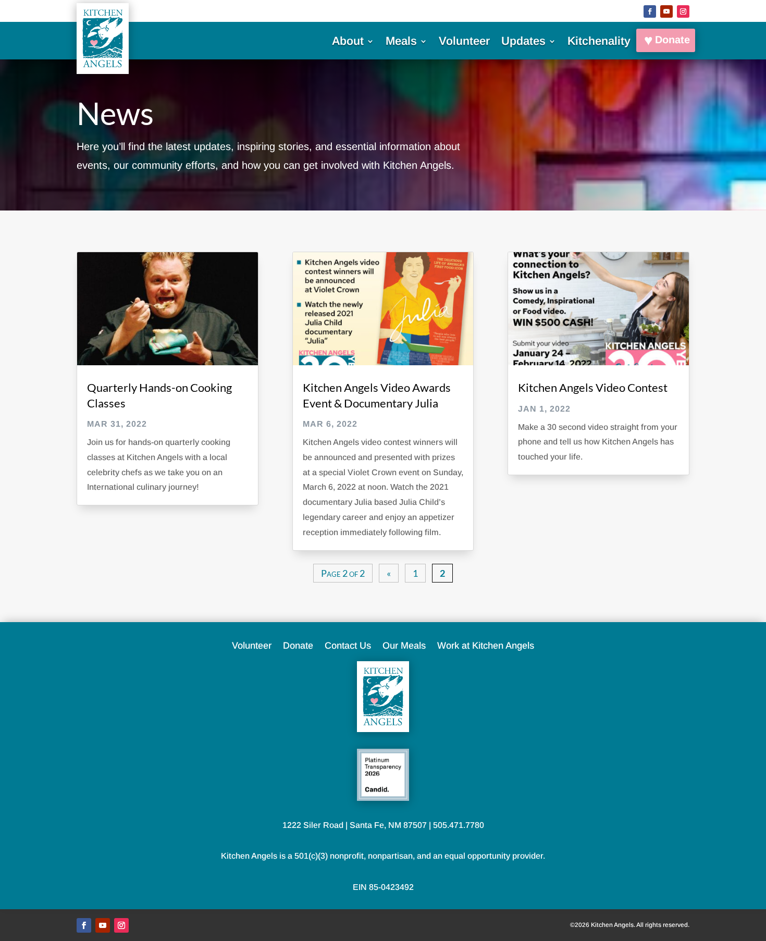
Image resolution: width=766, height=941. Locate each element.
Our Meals (404, 646)
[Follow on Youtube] (666, 11)
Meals (401, 42)
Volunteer (464, 42)
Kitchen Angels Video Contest (593, 387)
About (348, 42)
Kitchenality (599, 42)
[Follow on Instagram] (683, 11)
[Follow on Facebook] (650, 11)
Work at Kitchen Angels (485, 646)
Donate (672, 39)
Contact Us (348, 646)
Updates (523, 42)
